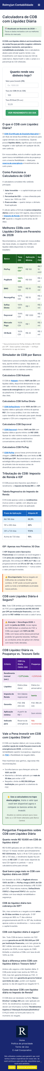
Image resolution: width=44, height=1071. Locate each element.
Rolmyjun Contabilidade (17, 4)
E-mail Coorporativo (22, 1050)
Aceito (12, 1067)
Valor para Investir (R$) (15, 81)
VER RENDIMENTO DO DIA (22, 113)
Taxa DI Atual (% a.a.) (14, 100)
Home (22, 1040)
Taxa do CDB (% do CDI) (16, 91)
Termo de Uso (22, 1047)
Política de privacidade (22, 1043)
